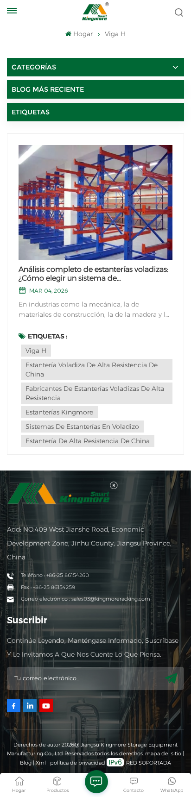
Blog (26, 762)
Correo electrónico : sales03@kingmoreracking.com (85, 599)
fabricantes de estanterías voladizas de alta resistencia (94, 393)
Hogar (82, 34)
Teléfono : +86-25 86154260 (55, 575)
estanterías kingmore (59, 412)
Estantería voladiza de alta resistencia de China (91, 369)
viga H (35, 350)
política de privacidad (77, 762)
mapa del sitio (164, 753)
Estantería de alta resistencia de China (87, 441)
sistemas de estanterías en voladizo (82, 426)
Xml (41, 762)
